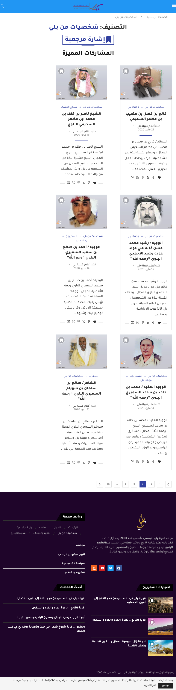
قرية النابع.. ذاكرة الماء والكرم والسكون (119, 620)
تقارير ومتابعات (41, 533)
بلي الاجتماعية (24, 528)
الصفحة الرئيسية (157, 17)
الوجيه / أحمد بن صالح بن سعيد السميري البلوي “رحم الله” (81, 252)
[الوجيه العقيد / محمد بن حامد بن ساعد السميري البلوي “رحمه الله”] (146, 351)
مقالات (43, 528)
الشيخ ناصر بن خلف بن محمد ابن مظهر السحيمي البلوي (81, 119)
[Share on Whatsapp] (137, 178)
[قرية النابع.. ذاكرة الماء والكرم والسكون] (160, 626)
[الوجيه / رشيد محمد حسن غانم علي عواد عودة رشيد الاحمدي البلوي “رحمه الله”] (146, 212)
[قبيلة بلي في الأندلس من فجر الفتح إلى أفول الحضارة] (160, 605)
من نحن (80, 545)
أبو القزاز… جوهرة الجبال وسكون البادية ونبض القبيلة (51, 617)
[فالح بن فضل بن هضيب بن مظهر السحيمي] (146, 82)
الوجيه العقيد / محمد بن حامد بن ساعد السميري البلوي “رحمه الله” (146, 392)
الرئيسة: (73, 528)
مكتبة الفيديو (18, 533)
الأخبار (58, 528)
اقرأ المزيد (150, 685)
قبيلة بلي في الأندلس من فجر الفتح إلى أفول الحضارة (51, 598)
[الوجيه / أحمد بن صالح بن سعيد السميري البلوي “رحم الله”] (81, 212)
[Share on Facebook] (153, 178)
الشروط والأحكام (75, 573)
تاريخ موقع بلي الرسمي (71, 554)
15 (108, 484)
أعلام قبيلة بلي (146, 126)
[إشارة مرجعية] (125, 71)
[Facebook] (119, 568)
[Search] (2, 6)
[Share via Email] (132, 178)
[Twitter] (111, 568)
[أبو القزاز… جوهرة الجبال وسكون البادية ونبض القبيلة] (160, 648)
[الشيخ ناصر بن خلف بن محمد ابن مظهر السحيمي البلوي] (81, 82)
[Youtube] (102, 568)
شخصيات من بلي (67, 533)
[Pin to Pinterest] (142, 178)
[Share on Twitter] (148, 178)
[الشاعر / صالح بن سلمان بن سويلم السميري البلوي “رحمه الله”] (81, 351)
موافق (166, 685)
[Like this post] (159, 178)
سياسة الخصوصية (73, 563)
